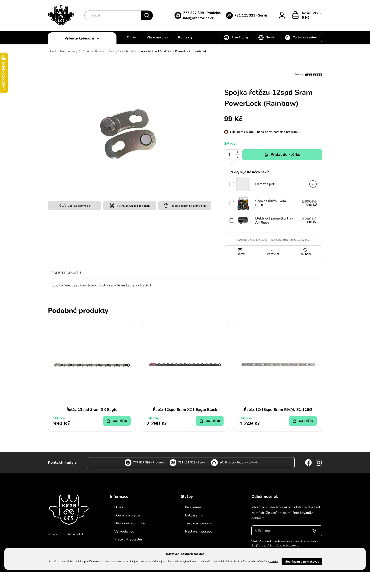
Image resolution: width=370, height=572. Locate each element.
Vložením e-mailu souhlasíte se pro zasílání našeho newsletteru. (284, 544)
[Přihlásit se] (314, 531)
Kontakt (252, 462)
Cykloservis (194, 515)
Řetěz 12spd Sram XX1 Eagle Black (185, 409)
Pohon (86, 51)
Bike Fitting (239, 37)
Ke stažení (193, 507)
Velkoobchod (124, 531)
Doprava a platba (127, 515)
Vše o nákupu (157, 37)
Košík (307, 13)
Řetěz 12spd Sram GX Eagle (91, 409)
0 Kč (305, 17)
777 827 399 (194, 13)
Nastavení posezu (198, 531)
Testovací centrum (305, 37)
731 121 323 (245, 15)
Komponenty (68, 51)
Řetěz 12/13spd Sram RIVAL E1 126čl (278, 409)
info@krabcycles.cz (198, 18)
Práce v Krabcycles (128, 539)
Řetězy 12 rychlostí (121, 51)
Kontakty (185, 37)
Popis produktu (66, 273)
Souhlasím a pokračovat (302, 562)
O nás (131, 37)
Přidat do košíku (285, 154)
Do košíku (120, 421)
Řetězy (99, 51)
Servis (263, 15)
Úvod (52, 51)
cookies (274, 561)
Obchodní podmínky (129, 523)
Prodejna (214, 13)
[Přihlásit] (282, 15)
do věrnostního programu (282, 132)
